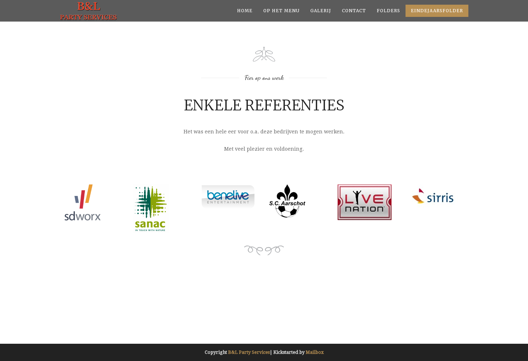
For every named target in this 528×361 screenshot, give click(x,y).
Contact (354, 10)
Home (245, 10)
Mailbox (315, 352)
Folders (388, 10)
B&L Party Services (249, 352)
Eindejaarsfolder (437, 10)
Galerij (320, 10)
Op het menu (281, 10)
